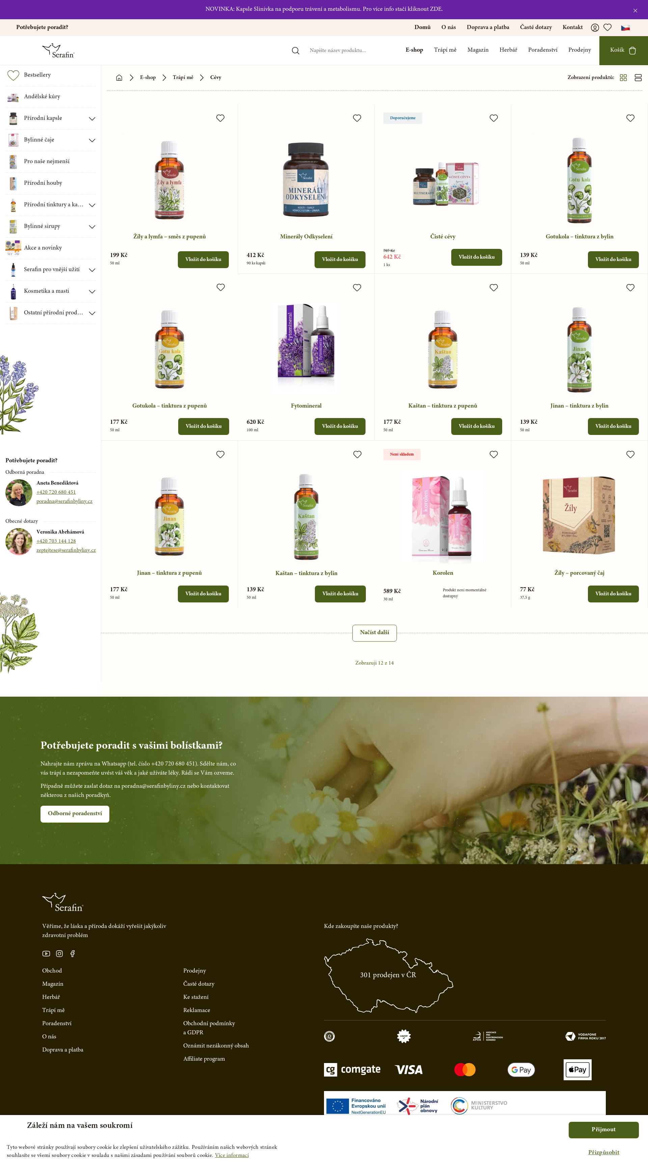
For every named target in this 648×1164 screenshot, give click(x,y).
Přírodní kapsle (43, 118)
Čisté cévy (442, 237)
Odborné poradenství (75, 814)
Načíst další (374, 633)
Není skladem (402, 454)
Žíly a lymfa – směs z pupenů (169, 237)
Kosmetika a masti (46, 291)
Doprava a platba (488, 28)
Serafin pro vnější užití (52, 270)
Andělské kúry (42, 97)
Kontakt (573, 28)
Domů (422, 28)
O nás (448, 28)
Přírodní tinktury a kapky (54, 205)
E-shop (414, 50)
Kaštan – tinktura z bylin (306, 574)
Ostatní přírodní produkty (54, 313)
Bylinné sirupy (42, 227)
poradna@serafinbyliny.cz (64, 501)
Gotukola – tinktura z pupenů (169, 406)
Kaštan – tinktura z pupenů (442, 406)
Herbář (508, 50)
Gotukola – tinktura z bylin (580, 237)
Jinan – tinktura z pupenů (169, 573)
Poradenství (543, 50)
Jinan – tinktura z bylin (579, 406)
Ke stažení (196, 997)
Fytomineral (306, 406)
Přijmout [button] (604, 1130)
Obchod (52, 971)
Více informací (232, 1155)
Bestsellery (37, 75)
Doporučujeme (402, 118)
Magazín (478, 50)
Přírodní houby (43, 183)
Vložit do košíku (203, 259)
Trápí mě (445, 50)
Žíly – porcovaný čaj (579, 573)
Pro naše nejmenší (47, 162)
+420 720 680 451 (56, 492)
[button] (603, 1153)
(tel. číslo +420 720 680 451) (162, 764)
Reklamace (196, 1011)
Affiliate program (204, 1059)
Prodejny (579, 50)
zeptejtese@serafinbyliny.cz (66, 550)
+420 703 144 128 (56, 541)
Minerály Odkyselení (306, 237)
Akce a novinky (43, 248)
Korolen (443, 573)
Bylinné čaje (39, 140)
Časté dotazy (536, 28)
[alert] (324, 1139)
